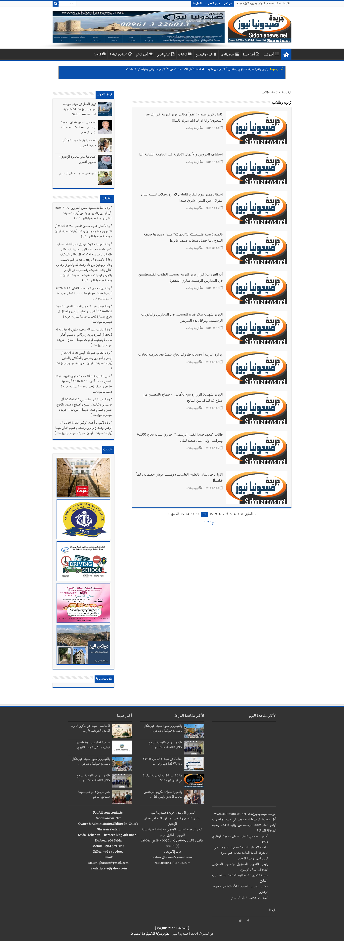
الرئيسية (286, 93)
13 (192, 514)
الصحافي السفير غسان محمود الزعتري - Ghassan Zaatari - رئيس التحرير (77, 128)
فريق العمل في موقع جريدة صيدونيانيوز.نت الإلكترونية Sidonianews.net (79, 110)
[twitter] (240, 921)
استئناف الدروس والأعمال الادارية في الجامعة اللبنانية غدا (181, 154)
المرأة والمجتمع (204, 55)
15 (182, 514)
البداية (286, 54)
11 (204, 514)
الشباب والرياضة (118, 55)
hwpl (98, 55)
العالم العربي (163, 55)
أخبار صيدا (249, 55)
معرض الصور (227, 55)
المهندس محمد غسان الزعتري (77, 174)
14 (187, 514)
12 (197, 514)
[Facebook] (248, 921)
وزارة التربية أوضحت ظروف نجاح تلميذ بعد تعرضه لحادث (180, 354)
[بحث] (56, 4)
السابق (249, 514)
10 (211, 514)
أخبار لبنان (268, 55)
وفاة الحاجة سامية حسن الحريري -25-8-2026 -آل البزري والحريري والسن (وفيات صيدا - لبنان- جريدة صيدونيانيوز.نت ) (83, 213)
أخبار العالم (142, 55)
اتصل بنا (197, 3)
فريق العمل (214, 3)
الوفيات (182, 55)
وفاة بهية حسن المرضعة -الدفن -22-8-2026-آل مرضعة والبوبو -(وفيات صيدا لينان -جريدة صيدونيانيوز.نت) (83, 294)
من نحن (228, 3)
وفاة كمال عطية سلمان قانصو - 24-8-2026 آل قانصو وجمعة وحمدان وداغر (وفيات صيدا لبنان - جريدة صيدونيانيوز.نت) (83, 232)
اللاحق (175, 514)
